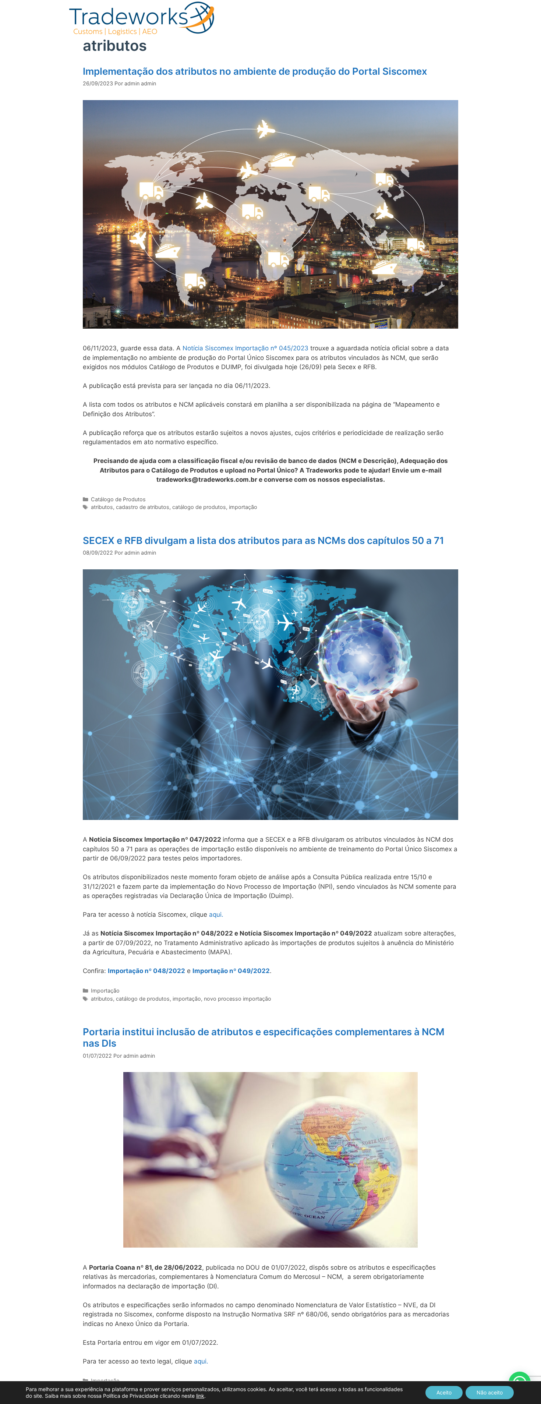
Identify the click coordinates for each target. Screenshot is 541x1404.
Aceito (444, 1392)
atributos (102, 507)
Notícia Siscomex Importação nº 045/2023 (245, 348)
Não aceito (490, 1392)
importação (243, 507)
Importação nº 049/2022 (231, 971)
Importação (105, 990)
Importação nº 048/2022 (146, 971)
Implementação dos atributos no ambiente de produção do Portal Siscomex (255, 71)
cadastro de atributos (142, 507)
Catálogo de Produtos (118, 499)
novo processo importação (237, 998)
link (200, 1396)
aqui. (216, 914)
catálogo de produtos (199, 507)
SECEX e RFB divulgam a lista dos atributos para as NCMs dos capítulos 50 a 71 (263, 540)
